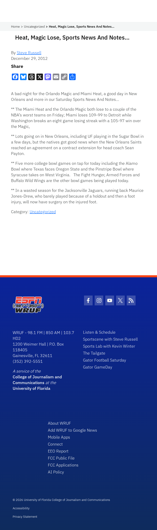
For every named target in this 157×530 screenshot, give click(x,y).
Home (15, 26)
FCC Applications (63, 465)
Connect (55, 444)
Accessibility (21, 508)
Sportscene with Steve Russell (110, 339)
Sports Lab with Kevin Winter (109, 346)
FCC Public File (61, 458)
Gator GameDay (97, 367)
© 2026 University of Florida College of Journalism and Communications (61, 500)
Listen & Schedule (99, 332)
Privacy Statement (25, 517)
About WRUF (59, 423)
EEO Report (58, 451)
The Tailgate (94, 353)
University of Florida (31, 388)
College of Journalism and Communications (37, 379)
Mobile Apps (59, 437)
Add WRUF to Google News (72, 430)
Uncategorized (34, 26)
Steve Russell (29, 52)
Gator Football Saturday (104, 360)
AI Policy (56, 472)
